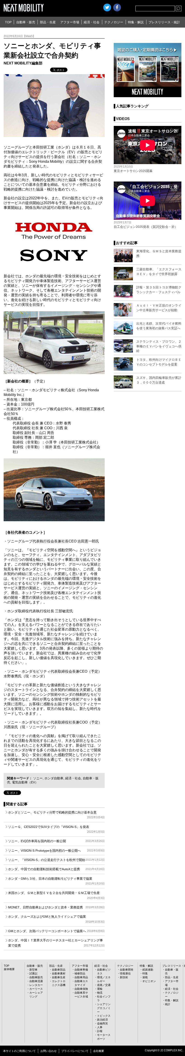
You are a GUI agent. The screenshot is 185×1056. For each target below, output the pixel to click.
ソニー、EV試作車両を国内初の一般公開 (56, 841)
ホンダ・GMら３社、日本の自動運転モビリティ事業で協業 (56, 881)
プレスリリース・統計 (164, 22)
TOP (8, 22)
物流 (99, 992)
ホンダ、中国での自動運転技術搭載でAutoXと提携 (56, 869)
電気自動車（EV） (25, 782)
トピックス (104, 1015)
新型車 (33, 969)
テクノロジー (113, 22)
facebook (117, 7)
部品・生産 (48, 22)
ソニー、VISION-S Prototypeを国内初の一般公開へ (56, 850)
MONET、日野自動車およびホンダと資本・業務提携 (56, 907)
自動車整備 (81, 969)
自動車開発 (126, 969)
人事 (99, 1027)
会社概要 (98, 1051)
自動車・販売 (25, 22)
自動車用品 (81, 977)
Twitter (107, 7)
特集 (145, 973)
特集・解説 (136, 22)
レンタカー (36, 985)
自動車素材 (58, 973)
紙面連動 (147, 969)
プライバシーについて (74, 1051)
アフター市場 (69, 22)
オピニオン (149, 981)
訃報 (99, 1031)
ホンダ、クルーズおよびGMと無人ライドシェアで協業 (56, 919)
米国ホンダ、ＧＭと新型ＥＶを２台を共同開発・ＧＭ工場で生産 (56, 895)
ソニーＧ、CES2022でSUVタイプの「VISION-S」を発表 (56, 829)
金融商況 (102, 1023)
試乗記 (33, 973)
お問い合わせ (48, 1051)
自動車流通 (36, 981)
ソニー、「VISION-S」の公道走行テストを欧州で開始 (56, 860)
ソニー (38, 778)
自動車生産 (58, 977)
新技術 (124, 977)
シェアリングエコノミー (104, 1008)
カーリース (36, 988)
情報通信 (125, 973)
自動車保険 (81, 988)
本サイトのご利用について (19, 1051)
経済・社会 (91, 22)
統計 (167, 1004)
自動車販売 (36, 977)
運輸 (99, 988)
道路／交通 (104, 985)
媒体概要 (9, 969)
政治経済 (102, 1019)
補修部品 (79, 973)
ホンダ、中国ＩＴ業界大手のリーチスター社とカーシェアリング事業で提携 (56, 942)
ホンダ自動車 (53, 778)
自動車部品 (58, 969)
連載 (145, 977)
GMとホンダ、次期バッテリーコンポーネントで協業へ (56, 931)
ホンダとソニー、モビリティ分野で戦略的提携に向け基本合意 (56, 815)
